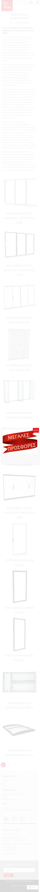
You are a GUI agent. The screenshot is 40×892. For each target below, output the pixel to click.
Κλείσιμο (36, 430)
